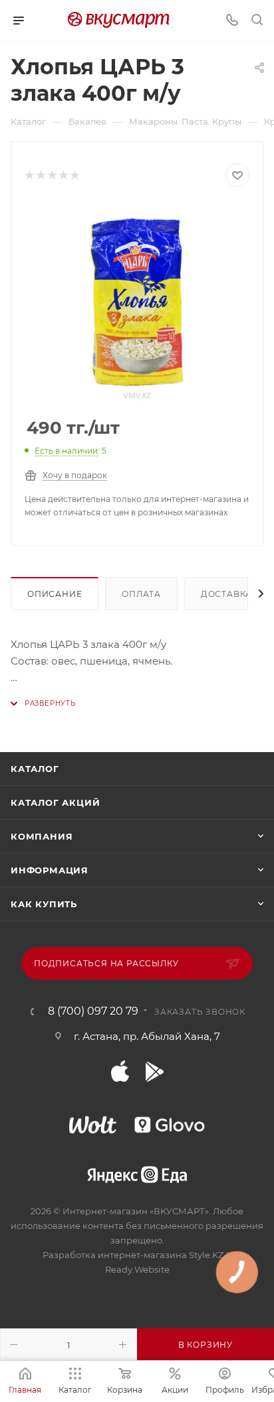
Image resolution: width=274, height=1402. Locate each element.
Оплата (141, 594)
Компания (41, 836)
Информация (49, 870)
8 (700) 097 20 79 (93, 1011)
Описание (54, 594)
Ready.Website (137, 1269)
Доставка (226, 594)
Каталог (35, 768)
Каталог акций (55, 802)
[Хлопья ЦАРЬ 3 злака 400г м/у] (137, 303)
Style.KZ (206, 1254)
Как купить (44, 904)
